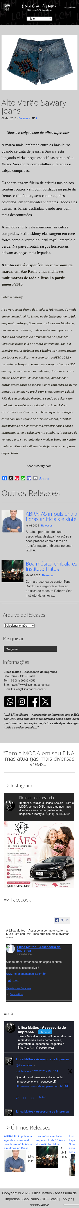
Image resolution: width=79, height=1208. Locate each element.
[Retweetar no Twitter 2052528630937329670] (26, 1098)
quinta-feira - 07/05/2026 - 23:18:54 (37, 1071)
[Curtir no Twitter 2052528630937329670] (34, 1098)
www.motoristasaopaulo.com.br (26, 973)
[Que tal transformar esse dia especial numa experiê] (39, 856)
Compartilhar (16, 994)
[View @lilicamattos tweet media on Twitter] (66, 1086)
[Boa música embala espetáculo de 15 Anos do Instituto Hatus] (47, 1158)
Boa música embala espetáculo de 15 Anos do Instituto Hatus (51, 1140)
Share (44, 478)
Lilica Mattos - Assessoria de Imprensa (39, 949)
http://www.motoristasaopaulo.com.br (39, 1086)
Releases (24, 118)
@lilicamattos (24, 1065)
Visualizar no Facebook (18, 988)
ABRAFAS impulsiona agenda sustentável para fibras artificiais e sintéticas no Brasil (18, 1142)
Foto (16, 980)
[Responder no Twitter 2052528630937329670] (18, 1098)
